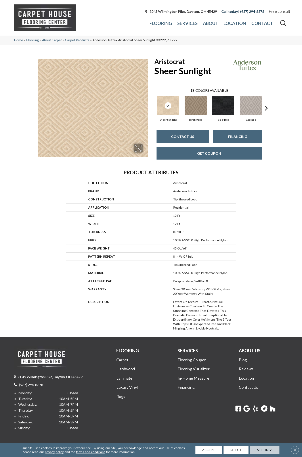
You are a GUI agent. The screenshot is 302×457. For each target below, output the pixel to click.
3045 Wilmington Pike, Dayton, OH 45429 (183, 11)
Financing (237, 136)
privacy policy (54, 452)
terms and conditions (90, 452)
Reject (236, 450)
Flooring (32, 40)
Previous (152, 101)
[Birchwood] (195, 105)
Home (18, 40)
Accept (208, 450)
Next (266, 101)
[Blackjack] (223, 105)
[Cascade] (251, 105)
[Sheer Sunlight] (168, 105)
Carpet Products (77, 40)
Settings (265, 450)
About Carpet (52, 40)
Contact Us (182, 136)
